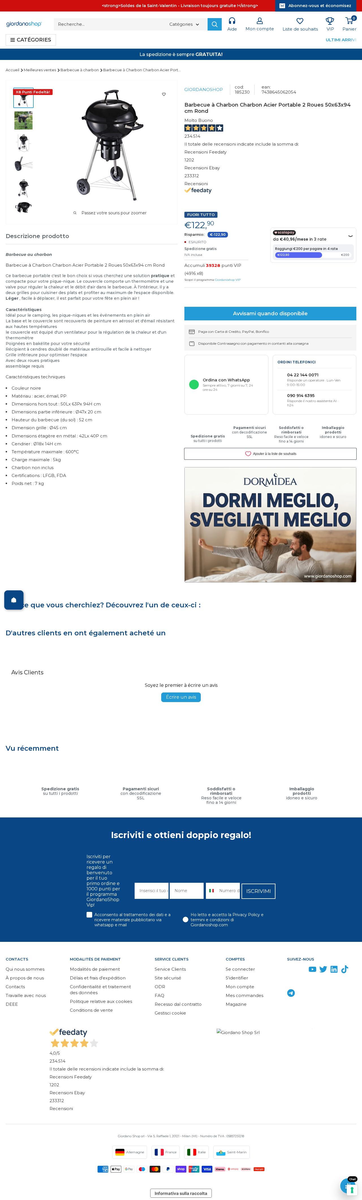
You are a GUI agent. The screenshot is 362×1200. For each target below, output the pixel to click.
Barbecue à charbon (80, 70)
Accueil (13, 70)
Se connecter (240, 969)
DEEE (12, 1004)
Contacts (15, 986)
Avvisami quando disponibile (270, 313)
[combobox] (211, 891)
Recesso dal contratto (178, 1004)
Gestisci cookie (170, 1013)
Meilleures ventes (40, 70)
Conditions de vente (91, 1010)
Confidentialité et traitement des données (100, 989)
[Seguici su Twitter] (323, 970)
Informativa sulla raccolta (181, 1193)
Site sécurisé (168, 978)
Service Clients (170, 969)
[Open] (13, 600)
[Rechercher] (215, 24)
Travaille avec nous (26, 995)
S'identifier (237, 978)
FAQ (159, 995)
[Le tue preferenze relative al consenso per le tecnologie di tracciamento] (352, 1190)
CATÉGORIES (34, 40)
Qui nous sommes (25, 969)
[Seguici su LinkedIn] (334, 970)
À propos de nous (25, 978)
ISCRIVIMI (258, 891)
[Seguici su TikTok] (345, 970)
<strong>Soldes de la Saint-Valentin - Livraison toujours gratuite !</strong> (180, 5)
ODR (160, 986)
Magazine (236, 1004)
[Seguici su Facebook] (291, 970)
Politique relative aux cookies (101, 1001)
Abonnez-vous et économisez (319, 5)
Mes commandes (244, 995)
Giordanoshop (203, 89)
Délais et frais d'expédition (98, 978)
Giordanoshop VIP (227, 280)
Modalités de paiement (95, 969)
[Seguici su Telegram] (291, 994)
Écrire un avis (181, 697)
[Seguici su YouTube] (312, 970)
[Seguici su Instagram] (302, 970)
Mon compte (240, 986)
